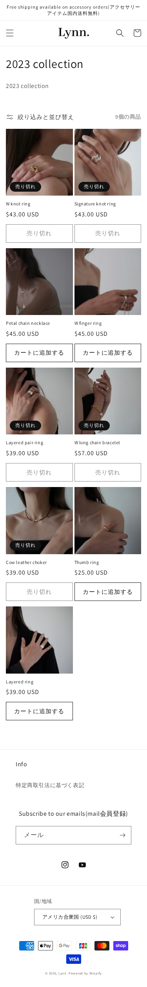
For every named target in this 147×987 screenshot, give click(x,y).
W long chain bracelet (97, 442)
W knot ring (18, 204)
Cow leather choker (26, 562)
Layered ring (19, 682)
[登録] (122, 835)
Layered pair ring (24, 442)
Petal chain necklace (28, 323)
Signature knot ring (95, 204)
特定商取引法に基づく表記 (50, 785)
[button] (9, 33)
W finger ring (88, 323)
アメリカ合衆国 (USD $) (69, 917)
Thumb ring (86, 562)
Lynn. (63, 973)
